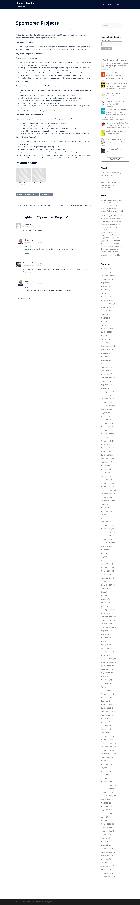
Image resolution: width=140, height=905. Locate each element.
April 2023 (104, 297)
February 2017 (106, 423)
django (115, 208)
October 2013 (106, 497)
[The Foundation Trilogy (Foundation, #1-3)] (103, 150)
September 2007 (107, 754)
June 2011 (104, 596)
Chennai (112, 202)
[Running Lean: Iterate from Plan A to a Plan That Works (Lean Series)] (103, 124)
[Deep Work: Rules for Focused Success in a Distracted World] (103, 85)
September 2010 (107, 627)
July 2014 (104, 466)
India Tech (106, 227)
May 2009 (104, 683)
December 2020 (107, 346)
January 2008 (106, 740)
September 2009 (107, 669)
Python (113, 238)
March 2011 (105, 606)
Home (102, 5)
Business (107, 202)
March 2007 (105, 775)
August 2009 (105, 673)
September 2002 (107, 877)
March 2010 (105, 648)
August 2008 (105, 715)
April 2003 (104, 870)
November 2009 (107, 662)
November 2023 (107, 276)
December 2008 (107, 701)
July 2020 (104, 353)
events (114, 218)
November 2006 (107, 789)
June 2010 (104, 638)
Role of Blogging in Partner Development (35, 205)
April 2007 (104, 771)
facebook (119, 218)
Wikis (114, 255)
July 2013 (104, 508)
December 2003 (107, 866)
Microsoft (109, 232)
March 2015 (105, 437)
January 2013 (106, 529)
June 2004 (105, 859)
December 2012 (106, 532)
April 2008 (104, 729)
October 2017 (106, 402)
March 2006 (105, 817)
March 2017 (105, 420)
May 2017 (104, 413)
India (102, 227)
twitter (116, 251)
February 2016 (106, 430)
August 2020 (105, 350)
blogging (115, 200)
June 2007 (104, 764)
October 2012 (106, 539)
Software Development (67, 29)
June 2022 (105, 321)
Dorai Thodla (25, 3)
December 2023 (107, 272)
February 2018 (106, 392)
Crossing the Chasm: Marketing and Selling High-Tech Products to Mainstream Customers (117, 75)
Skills (102, 244)
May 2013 (104, 515)
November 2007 (107, 747)
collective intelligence (107, 208)
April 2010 (104, 645)
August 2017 (105, 409)
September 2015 (107, 434)
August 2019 (105, 367)
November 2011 (106, 578)
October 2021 (106, 332)
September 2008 (107, 711)
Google (107, 221)
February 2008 (106, 736)
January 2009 (106, 697)
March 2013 (105, 522)
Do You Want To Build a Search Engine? (75, 205)
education (103, 211)
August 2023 (105, 283)
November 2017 (106, 399)
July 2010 (104, 634)
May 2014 (104, 472)
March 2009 (105, 690)
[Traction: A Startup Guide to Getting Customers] (103, 133)
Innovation (113, 227)
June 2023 (105, 290)
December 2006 (107, 785)
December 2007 (106, 743)
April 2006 (104, 813)
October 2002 (106, 873)
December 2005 (107, 827)
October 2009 (106, 666)
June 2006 (105, 806)
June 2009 (105, 680)
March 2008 (105, 733)
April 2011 (104, 603)
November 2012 (106, 536)
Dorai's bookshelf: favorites (115, 60)
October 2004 (106, 849)
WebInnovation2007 (106, 255)
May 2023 (104, 293)
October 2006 (106, 792)
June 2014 (104, 469)
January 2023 (106, 300)
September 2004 (107, 852)
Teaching (103, 251)
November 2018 (106, 381)
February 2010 (106, 652)
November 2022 (107, 307)
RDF (118, 238)
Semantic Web (113, 241)
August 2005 (105, 838)
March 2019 (105, 371)
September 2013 (107, 501)
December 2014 (106, 448)
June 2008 (105, 722)
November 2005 (107, 831)
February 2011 (106, 610)
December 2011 (106, 574)
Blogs (120, 200)
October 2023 (106, 279)
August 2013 (105, 504)
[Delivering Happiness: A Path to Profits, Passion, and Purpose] (103, 141)
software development (107, 246)
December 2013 (106, 490)
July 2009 (104, 676)
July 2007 (104, 761)
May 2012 (104, 557)
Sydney (50, 902)
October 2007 (106, 750)
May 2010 (104, 641)
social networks (108, 244)
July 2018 (104, 388)
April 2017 (104, 416)
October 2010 (106, 624)
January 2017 (105, 427)
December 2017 (106, 395)
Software (116, 244)
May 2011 (104, 599)
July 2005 (104, 841)
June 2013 (104, 511)
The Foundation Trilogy (114, 149)
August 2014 (105, 462)
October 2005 (106, 835)
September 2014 (107, 458)
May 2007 (104, 768)
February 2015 (106, 441)
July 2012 (104, 550)
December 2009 (107, 659)
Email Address (106, 40)
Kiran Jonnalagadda (30, 263)
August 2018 (105, 385)
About (117, 5)
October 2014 (106, 455)
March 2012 (105, 564)
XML (119, 255)
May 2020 (104, 360)
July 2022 (104, 318)
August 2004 (105, 856)
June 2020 (105, 357)
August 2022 (105, 314)
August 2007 (105, 757)
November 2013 (106, 494)
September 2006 (107, 796)
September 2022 (107, 311)
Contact (109, 5)
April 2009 (104, 687)
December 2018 (106, 378)
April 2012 (104, 560)
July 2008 (104, 719)
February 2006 (106, 820)
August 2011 (105, 588)
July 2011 (104, 592)
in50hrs (19, 194)
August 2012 (105, 546)
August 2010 (105, 631)
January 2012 (106, 571)
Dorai (27, 240)
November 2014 (106, 451)
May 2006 (104, 810)
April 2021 (104, 339)
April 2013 (104, 518)
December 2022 (107, 304)
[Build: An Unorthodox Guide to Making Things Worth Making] (103, 65)
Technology (110, 251)
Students (115, 249)
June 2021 (104, 335)
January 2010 (106, 655)
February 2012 (106, 567)
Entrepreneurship (51, 29)
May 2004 (104, 863)
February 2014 (106, 483)
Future (103, 221)
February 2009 (106, 694)
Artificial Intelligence (106, 200)
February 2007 (106, 778)
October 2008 (106, 708)
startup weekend (46, 194)
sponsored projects (31, 194)
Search (104, 241)
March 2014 (105, 480)
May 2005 (104, 845)
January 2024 (106, 269)
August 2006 (105, 799)
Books (102, 202)
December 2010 (106, 617)
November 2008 (107, 704)
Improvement (114, 224)
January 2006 (106, 824)
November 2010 (106, 620)
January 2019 (106, 374)
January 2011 (105, 613)
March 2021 (105, 342)
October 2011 (105, 581)
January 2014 (106, 487)
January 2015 (106, 444)
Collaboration (112, 205)
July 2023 (104, 286)
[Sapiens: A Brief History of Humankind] (103, 95)
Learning (104, 230)
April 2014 (104, 476)
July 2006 (104, 803)
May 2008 (104, 725)
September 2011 (106, 585)
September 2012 (107, 543)
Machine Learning (112, 230)
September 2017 (107, 406)
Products (112, 235)
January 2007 (106, 782)
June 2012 (104, 553)
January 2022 (106, 328)
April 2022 (104, 325)
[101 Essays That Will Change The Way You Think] (103, 103)
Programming (105, 238)
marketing (104, 232)
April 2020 (104, 364)
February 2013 (106, 525)
